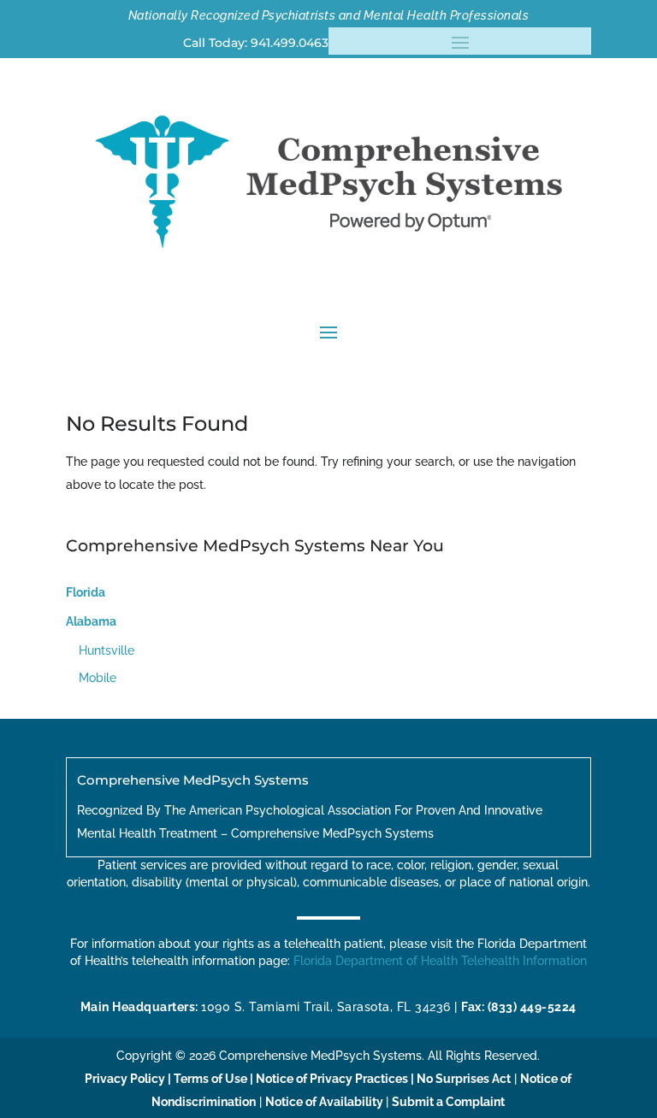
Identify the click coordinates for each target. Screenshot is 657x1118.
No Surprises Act (464, 1079)
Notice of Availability (325, 1102)
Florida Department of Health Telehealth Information (440, 961)
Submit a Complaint (448, 1102)
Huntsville (106, 650)
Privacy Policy (125, 1079)
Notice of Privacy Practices (332, 1079)
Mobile (97, 678)
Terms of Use (210, 1079)
